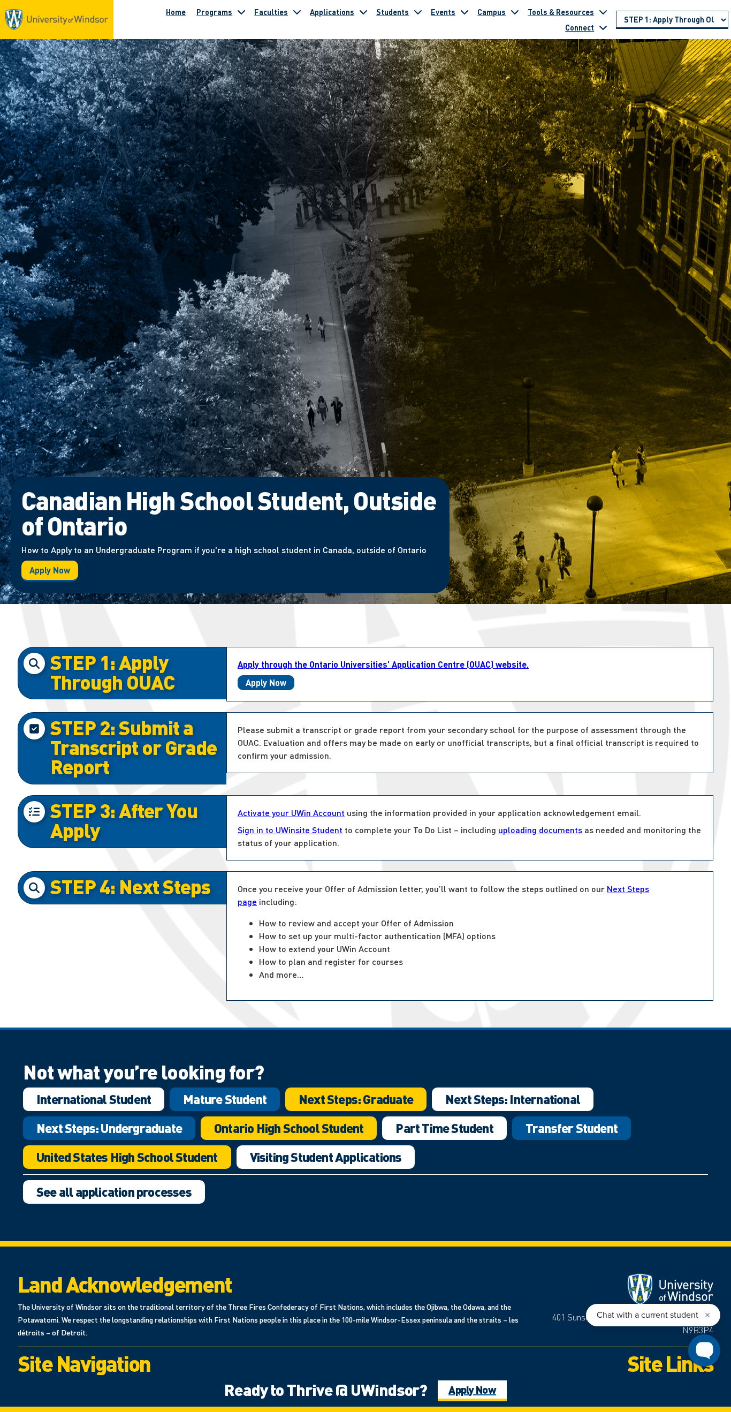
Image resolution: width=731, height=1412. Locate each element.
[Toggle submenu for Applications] (363, 12)
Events (443, 12)
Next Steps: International (512, 1099)
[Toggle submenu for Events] (464, 12)
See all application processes (114, 1191)
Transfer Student (572, 1128)
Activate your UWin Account (291, 812)
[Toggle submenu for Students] (418, 12)
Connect (579, 27)
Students (392, 12)
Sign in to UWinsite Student (290, 829)
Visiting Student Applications (326, 1157)
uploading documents (540, 829)
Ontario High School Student (288, 1128)
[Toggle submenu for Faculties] (297, 12)
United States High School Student (127, 1157)
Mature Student (224, 1099)
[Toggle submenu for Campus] (515, 12)
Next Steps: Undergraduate (109, 1128)
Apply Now (49, 570)
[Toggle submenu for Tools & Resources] (603, 12)
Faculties (271, 12)
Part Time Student (444, 1128)
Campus (491, 12)
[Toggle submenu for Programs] (241, 12)
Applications (332, 12)
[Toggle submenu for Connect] (603, 27)
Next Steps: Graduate (356, 1099)
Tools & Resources (561, 12)
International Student (93, 1099)
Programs (214, 12)
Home (176, 12)
